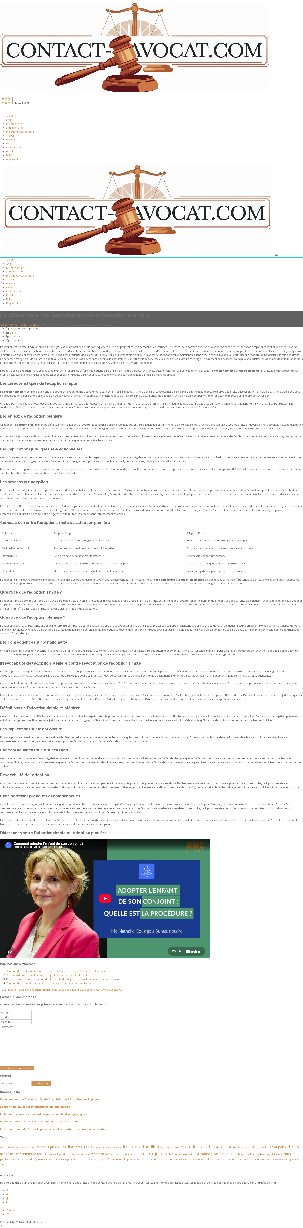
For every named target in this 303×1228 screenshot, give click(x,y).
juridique (288, 1154)
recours (199, 1160)
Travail (10, 135)
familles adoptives (112, 989)
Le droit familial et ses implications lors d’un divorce (35, 1106)
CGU (9, 1214)
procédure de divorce (81, 1159)
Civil (8, 120)
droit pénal (278, 1147)
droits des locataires (74, 1154)
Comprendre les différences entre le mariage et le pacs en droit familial (49, 983)
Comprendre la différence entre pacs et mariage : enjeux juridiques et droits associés (57, 971)
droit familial (221, 1147)
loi (34, 1160)
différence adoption (64, 989)
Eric (14, 332)
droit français (239, 1147)
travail (3, 1164)
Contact (10, 1210)
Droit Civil (14, 336)
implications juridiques (268, 1154)
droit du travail (195, 1147)
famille (196, 1154)
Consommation (15, 127)
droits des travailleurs (120, 1154)
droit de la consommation (107, 1147)
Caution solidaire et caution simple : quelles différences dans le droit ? (48, 975)
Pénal (9, 151)
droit (86, 1146)
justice (5, 1159)
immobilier (249, 1154)
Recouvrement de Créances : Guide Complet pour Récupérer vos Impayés (49, 1099)
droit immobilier (258, 1147)
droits (293, 1147)
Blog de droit (14, 159)
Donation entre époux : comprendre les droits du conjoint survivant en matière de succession (62, 979)
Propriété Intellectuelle (20, 131)
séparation (293, 1159)
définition (135, 1154)
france (205, 1154)
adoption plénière (18, 989)
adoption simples (40, 989)
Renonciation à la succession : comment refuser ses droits (39, 1121)
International (13, 147)
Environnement (15, 123)
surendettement (260, 1159)
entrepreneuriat (183, 1154)
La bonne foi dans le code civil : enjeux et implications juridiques (43, 1114)
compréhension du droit (23, 1147)
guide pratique (221, 1154)
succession (244, 1159)
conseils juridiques (51, 1147)
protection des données (181, 1159)
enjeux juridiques (157, 1153)
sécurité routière (279, 1159)
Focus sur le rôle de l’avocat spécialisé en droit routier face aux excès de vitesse (54, 1129)
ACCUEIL (11, 115)
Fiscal (9, 143)
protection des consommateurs (147, 1159)
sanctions (231, 1159)
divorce (73, 1147)
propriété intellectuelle (111, 1159)
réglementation (214, 1159)
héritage (238, 1154)
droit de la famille (139, 1147)
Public (9, 155)
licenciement (21, 1159)
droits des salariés (97, 1154)
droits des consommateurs (20, 1154)
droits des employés (52, 1154)
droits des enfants (88, 989)
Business (11, 139)
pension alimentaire (51, 1159)
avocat (5, 1147)
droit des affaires (168, 1147)
